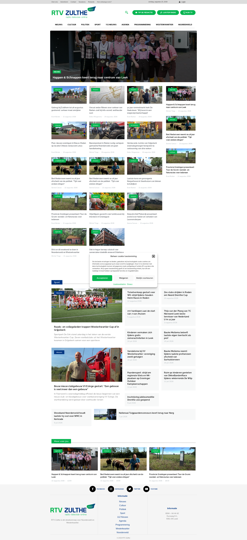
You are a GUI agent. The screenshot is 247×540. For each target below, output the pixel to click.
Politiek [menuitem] (85, 24)
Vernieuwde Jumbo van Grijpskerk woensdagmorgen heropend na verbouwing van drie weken (142, 146)
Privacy (130, 284)
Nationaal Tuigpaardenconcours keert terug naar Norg (146, 413)
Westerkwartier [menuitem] (164, 24)
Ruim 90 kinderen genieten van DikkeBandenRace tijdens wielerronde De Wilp (178, 375)
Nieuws (57, 72)
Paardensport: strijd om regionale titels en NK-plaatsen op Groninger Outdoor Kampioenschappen (139, 378)
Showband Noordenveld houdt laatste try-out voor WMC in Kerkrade (69, 416)
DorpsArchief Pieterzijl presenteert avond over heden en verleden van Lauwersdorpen (142, 216)
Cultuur (122, 505)
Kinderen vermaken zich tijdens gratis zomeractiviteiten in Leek (140, 335)
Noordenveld (123, 532)
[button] (153, 256)
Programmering (123, 525)
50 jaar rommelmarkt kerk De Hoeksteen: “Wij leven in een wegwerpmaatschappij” (140, 110)
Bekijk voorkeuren (144, 278)
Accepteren (102, 278)
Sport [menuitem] (98, 24)
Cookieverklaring (119, 284)
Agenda (122, 521)
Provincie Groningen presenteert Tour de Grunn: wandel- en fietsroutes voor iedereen (69, 216)
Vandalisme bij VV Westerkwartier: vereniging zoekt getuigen (141, 354)
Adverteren (64, 2)
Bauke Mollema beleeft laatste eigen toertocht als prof (177, 335)
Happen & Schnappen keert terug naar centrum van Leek (90, 77)
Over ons (54, 2)
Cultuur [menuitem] (72, 24)
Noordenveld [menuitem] (185, 24)
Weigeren (123, 278)
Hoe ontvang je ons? (104, 2)
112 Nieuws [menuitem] (111, 24)
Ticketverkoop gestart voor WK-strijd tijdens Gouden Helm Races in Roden (141, 295)
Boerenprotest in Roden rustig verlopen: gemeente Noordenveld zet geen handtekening (106, 146)
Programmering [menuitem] (142, 24)
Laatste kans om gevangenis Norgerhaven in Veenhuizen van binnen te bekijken (144, 181)
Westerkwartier (122, 529)
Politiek (122, 509)
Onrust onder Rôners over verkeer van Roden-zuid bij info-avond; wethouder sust (105, 110)
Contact (73, 2)
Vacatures (82, 2)
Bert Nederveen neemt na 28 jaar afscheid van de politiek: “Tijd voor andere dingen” (66, 181)
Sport (122, 513)
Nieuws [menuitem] (58, 24)
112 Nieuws (122, 517)
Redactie (91, 2)
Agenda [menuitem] (125, 24)
